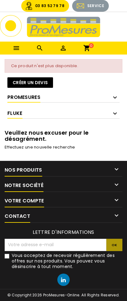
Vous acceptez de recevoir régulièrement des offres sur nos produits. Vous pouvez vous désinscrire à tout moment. (63, 261)
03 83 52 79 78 (49, 5)
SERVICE (95, 5)
